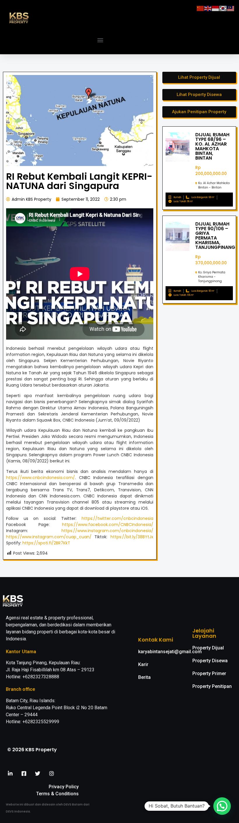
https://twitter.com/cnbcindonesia (117, 518)
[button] (100, 40)
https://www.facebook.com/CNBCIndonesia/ (107, 524)
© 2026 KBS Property (32, 749)
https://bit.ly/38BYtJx (131, 537)
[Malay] (231, 8)
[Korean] (223, 8)
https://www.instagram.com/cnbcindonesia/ (107, 531)
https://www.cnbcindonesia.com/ (40, 477)
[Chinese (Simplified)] (200, 8)
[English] (208, 8)
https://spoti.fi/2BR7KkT (46, 543)
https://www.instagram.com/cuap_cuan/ (49, 537)
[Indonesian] (215, 8)
